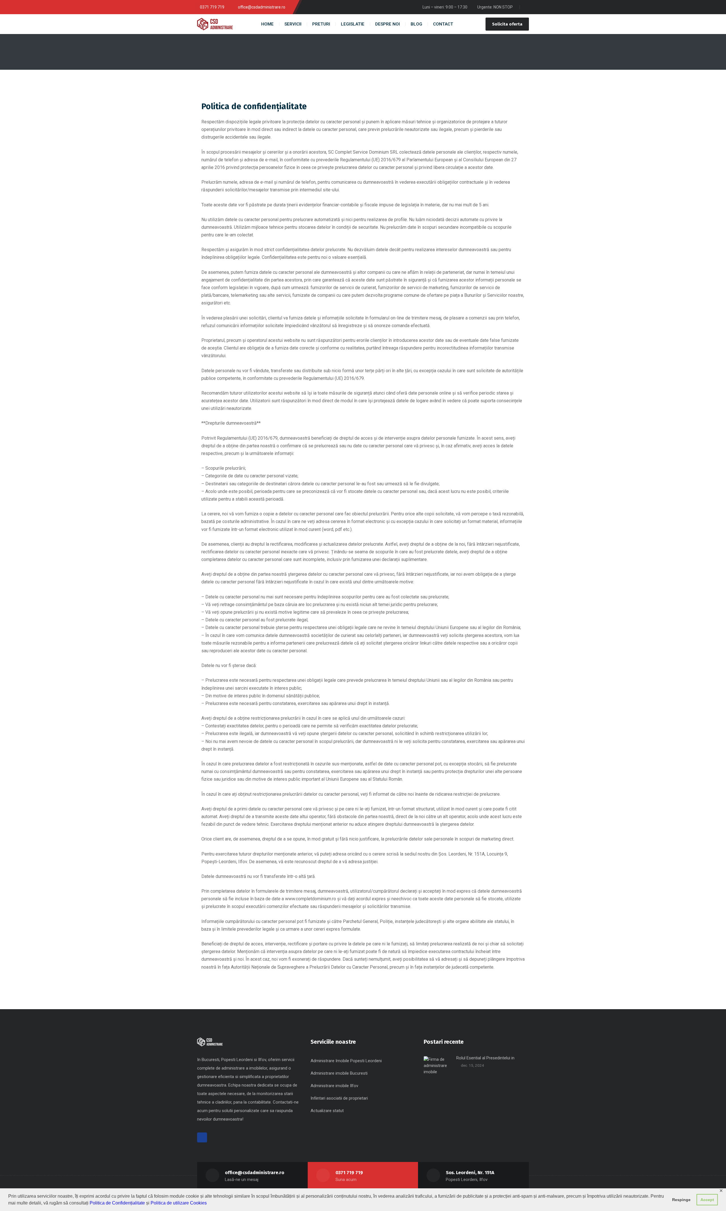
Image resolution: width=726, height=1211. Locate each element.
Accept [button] (707, 1199)
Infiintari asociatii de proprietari (339, 1098)
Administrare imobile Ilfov (334, 1085)
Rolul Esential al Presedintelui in (485, 1057)
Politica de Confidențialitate (117, 1203)
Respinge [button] (681, 1199)
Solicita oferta (507, 24)
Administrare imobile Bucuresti (339, 1073)
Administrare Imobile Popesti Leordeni (346, 1060)
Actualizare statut (327, 1110)
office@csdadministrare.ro (254, 1172)
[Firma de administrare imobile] (215, 24)
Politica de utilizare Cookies (179, 1203)
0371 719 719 (349, 1172)
